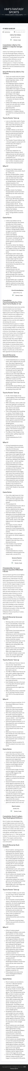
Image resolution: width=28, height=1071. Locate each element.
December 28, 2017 (20, 32)
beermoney (7, 32)
